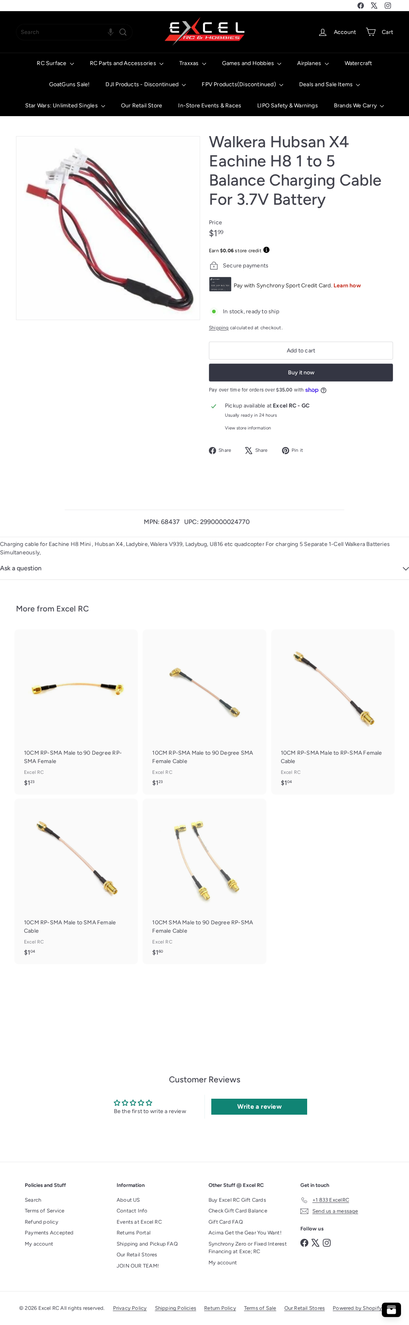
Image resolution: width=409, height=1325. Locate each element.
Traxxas (189, 63)
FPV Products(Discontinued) (239, 84)
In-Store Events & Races (209, 105)
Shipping (219, 327)
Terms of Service (44, 1211)
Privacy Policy (130, 1308)
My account (39, 1244)
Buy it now (301, 372)
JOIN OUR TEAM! (138, 1266)
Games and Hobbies (249, 63)
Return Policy (220, 1308)
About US (128, 1200)
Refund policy (41, 1222)
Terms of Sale (260, 1308)
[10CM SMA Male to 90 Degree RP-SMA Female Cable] (204, 881)
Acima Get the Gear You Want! (245, 1233)
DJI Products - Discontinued (142, 84)
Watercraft (358, 63)
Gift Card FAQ (225, 1222)
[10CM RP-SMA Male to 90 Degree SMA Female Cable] (204, 712)
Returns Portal (134, 1233)
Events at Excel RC (139, 1222)
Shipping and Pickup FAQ (147, 1244)
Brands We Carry (356, 105)
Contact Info (132, 1211)
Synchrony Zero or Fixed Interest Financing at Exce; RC (247, 1248)
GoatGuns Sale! (69, 84)
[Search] (123, 32)
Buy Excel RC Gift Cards (237, 1200)
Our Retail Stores (137, 1255)
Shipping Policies (176, 1308)
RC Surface (52, 63)
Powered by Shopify (357, 1308)
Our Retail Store (141, 105)
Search (33, 1200)
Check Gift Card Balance (237, 1211)
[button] (111, 32)
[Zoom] (108, 228)
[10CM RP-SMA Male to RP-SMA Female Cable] (333, 712)
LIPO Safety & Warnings (287, 105)
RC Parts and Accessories (123, 63)
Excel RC (72, 608)
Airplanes (309, 63)
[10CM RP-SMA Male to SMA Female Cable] (76, 881)
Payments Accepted (49, 1233)
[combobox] (74, 32)
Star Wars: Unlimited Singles (62, 105)
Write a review (259, 1106)
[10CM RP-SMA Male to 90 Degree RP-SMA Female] (76, 712)
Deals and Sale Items (326, 84)
